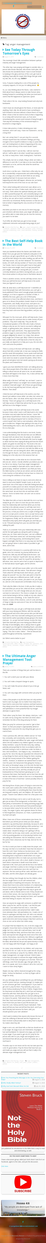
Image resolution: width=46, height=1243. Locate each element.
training (34, 230)
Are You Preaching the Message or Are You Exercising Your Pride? (22, 1079)
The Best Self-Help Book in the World (23, 243)
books (21, 644)
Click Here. (4, 1166)
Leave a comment (38, 666)
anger (24, 227)
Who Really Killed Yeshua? (12, 1083)
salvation (28, 645)
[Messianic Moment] (23, 33)
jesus (33, 228)
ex (13, 1062)
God (23, 228)
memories (39, 228)
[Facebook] (13, 6)
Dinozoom (27, 1239)
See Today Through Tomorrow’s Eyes (19, 51)
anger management (33, 227)
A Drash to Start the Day (11, 227)
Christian (26, 644)
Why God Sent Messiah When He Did (16, 1086)
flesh (19, 228)
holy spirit (28, 228)
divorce (9, 1062)
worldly (40, 230)
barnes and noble (8, 644)
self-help (34, 645)
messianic (16, 645)
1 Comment (39, 57)
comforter (6, 228)
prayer (30, 1062)
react (18, 230)
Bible (41, 227)
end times (36, 644)
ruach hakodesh (26, 230)
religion (22, 645)
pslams (35, 1062)
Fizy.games (36, 1236)
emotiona (13, 228)
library (9, 645)
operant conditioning (9, 230)
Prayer (22, 1061)
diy (31, 644)
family (17, 1062)
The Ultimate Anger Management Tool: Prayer (19, 659)
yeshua (5, 232)
